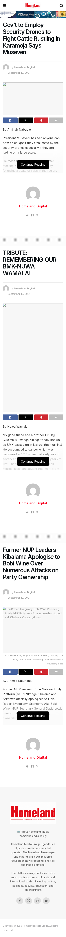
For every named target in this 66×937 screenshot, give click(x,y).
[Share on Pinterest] (41, 120)
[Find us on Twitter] (28, 900)
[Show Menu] (4, 5)
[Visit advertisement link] (33, 14)
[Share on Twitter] (26, 120)
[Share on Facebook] (10, 120)
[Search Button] (61, 5)
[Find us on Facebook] (19, 900)
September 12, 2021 (19, 72)
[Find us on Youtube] (46, 900)
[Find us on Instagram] (37, 900)
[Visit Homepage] (33, 5)
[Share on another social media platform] (56, 120)
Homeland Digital (24, 67)
